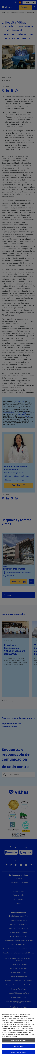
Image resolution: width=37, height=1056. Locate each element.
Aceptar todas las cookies (18, 1052)
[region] (18, 1032)
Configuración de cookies (18, 1040)
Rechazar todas (18, 1046)
